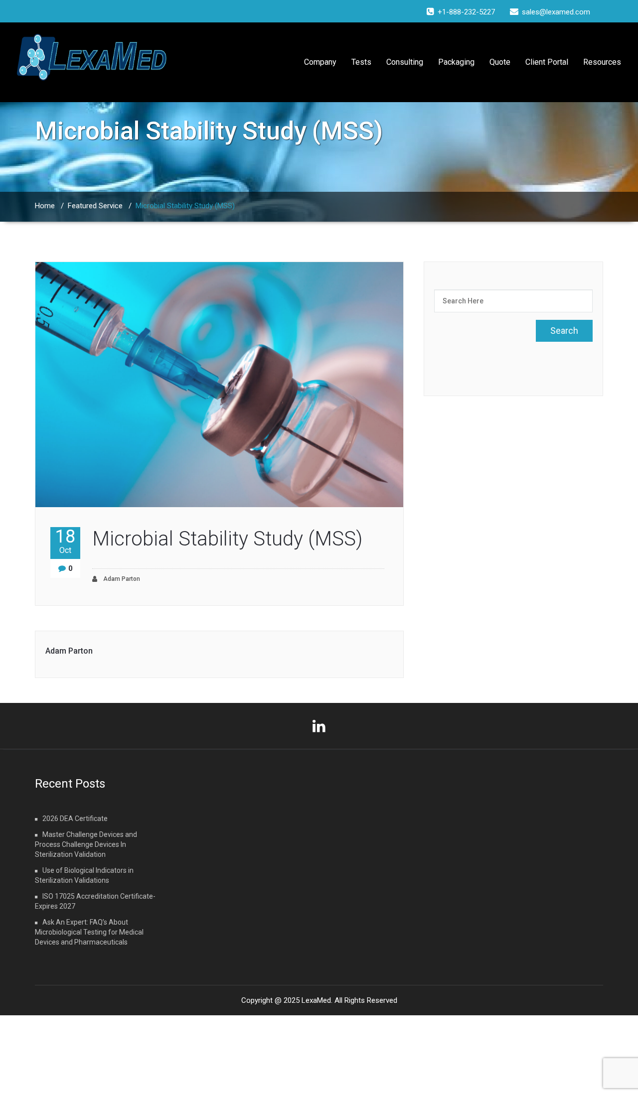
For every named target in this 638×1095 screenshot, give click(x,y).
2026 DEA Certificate (75, 818)
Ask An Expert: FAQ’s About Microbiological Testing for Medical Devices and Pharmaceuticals (89, 932)
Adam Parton (121, 578)
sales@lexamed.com (556, 11)
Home (45, 205)
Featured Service (95, 205)
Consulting (404, 62)
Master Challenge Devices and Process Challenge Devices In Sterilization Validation (86, 844)
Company (320, 62)
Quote (499, 62)
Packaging (456, 62)
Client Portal (546, 62)
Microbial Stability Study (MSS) (227, 538)
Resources (602, 62)
